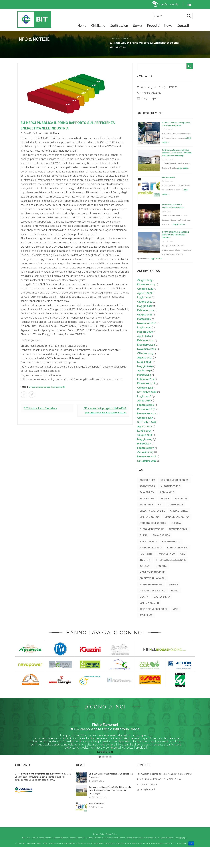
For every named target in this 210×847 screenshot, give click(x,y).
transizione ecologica (153, 609)
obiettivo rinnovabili (153, 578)
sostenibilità (162, 597)
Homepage (114, 39)
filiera (143, 535)
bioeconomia (147, 498)
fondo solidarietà (151, 547)
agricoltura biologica (174, 480)
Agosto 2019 (144, 357)
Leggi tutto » (183, 168)
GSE (182, 554)
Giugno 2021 (144, 314)
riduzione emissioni (151, 584)
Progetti (153, 25)
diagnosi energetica (177, 517)
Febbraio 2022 (145, 310)
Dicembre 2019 (146, 344)
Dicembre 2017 (146, 409)
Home (82, 25)
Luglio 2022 (144, 297)
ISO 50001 (145, 566)
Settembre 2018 (147, 392)
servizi (175, 590)
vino (175, 609)
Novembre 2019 (146, 349)
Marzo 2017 (144, 443)
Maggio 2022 (145, 306)
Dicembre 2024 (146, 284)
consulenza (175, 504)
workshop (146, 615)
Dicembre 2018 (146, 383)
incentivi (145, 560)
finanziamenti (58, 387)
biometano (146, 504)
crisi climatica (179, 511)
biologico (180, 498)
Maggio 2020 (145, 331)
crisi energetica (149, 517)
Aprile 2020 (144, 336)
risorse (173, 584)
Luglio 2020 (144, 327)
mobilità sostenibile (152, 572)
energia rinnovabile (152, 529)
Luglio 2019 (144, 361)
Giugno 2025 (144, 280)
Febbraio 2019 (145, 379)
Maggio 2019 (145, 366)
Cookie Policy (111, 834)
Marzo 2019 (144, 374)
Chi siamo (98, 25)
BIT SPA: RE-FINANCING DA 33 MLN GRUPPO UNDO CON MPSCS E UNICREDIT (175, 235)
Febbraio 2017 (145, 447)
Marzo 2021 (144, 318)
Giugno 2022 (144, 301)
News (168, 25)
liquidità (161, 566)
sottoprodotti (149, 603)
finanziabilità (161, 535)
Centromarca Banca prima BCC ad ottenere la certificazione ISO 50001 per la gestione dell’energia (177, 153)
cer (160, 504)
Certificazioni (119, 25)
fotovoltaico (166, 554)
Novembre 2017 (146, 413)
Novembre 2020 (146, 323)
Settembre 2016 (147, 460)
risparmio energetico (152, 590)
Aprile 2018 (144, 400)
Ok (191, 843)
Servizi (138, 25)
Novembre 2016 (146, 456)
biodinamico (166, 492)
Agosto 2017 (144, 426)
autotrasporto (170, 486)
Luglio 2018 (144, 396)
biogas (165, 498)
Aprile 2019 (144, 370)
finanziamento (171, 541)
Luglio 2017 (144, 430)
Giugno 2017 (144, 435)
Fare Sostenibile (168, 177)
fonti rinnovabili (177, 547)
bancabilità (147, 492)
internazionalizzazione (171, 560)
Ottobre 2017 (145, 417)
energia (176, 523)
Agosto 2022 (144, 293)
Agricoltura (147, 480)
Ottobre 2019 (145, 353)
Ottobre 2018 (145, 387)
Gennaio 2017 (145, 452)
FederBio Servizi (178, 529)
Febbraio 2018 (145, 404)
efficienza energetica (39, 387)
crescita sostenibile (152, 511)
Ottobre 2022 (145, 288)
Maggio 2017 (145, 439)
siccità (144, 597)
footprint (146, 554)
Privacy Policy (99, 834)
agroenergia (147, 486)
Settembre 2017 (146, 422)
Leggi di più (105, 751)
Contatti (183, 25)
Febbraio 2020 (145, 340)
